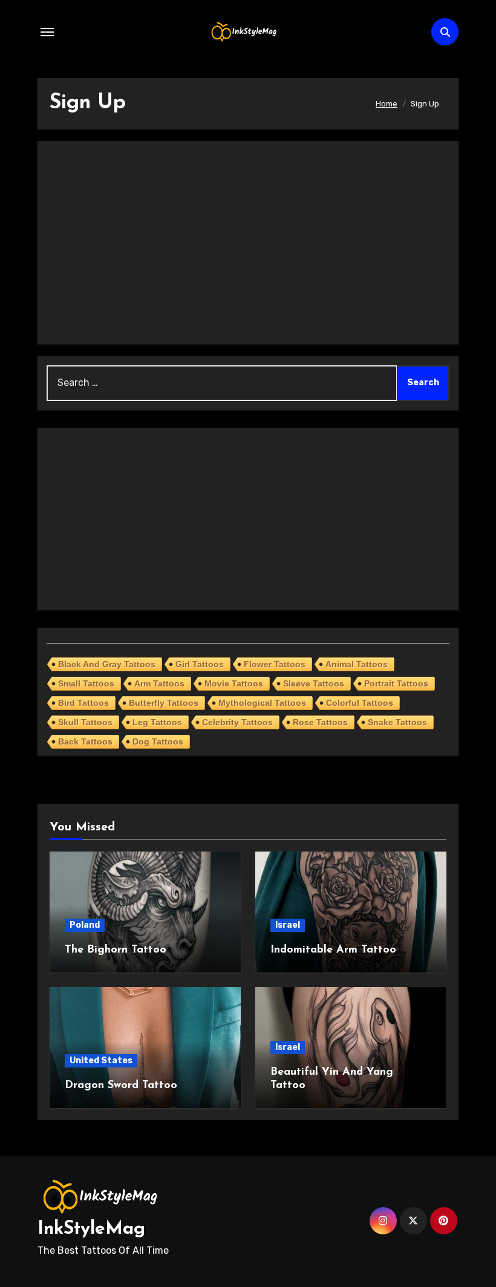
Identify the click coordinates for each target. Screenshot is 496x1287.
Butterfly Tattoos (163, 703)
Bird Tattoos (83, 703)
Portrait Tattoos (396, 683)
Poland (85, 925)
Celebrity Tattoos (237, 722)
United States (101, 1060)
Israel (287, 925)
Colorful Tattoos (359, 703)
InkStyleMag (91, 1229)
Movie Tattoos (233, 683)
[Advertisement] (249, 242)
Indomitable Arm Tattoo (333, 950)
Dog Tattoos (157, 741)
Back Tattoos (85, 741)
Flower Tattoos (274, 664)
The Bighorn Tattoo (115, 950)
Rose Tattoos (320, 722)
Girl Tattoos (199, 664)
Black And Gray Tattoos (106, 664)
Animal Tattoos (356, 664)
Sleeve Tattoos (313, 683)
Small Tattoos (86, 683)
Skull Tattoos (85, 722)
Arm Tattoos (159, 683)
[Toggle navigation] (47, 32)
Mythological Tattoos (262, 703)
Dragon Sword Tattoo (121, 1085)
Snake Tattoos (397, 722)
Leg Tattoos (157, 722)
